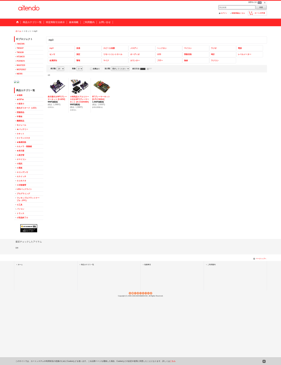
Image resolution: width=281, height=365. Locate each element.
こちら (173, 361)
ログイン (224, 13)
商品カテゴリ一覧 (87, 264)
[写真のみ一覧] (143, 69)
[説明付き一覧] (150, 69)
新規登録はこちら (238, 13)
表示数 (53, 69)
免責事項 (147, 264)
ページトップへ (261, 258)
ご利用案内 (212, 264)
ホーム (20, 264)
